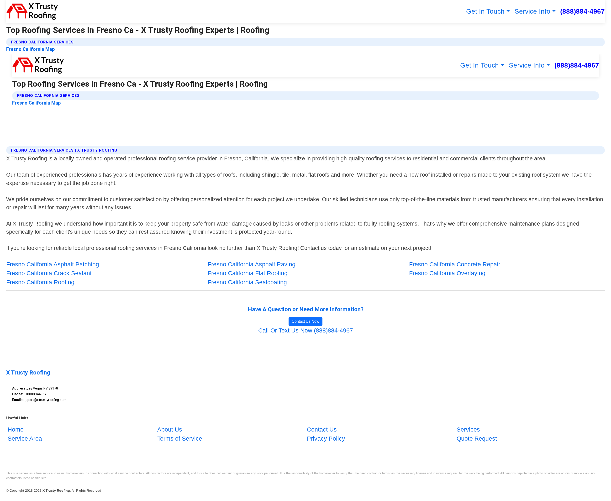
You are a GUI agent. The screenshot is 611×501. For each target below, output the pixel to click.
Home (16, 429)
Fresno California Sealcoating (247, 282)
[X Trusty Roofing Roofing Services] (32, 11)
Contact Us (322, 429)
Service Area (25, 438)
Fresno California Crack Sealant (49, 273)
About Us (169, 429)
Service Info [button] (532, 11)
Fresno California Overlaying (447, 273)
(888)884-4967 (582, 11)
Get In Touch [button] (485, 11)
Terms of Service (179, 438)
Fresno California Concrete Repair (454, 264)
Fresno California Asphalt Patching (52, 264)
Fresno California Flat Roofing (248, 273)
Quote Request (477, 438)
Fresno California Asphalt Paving (251, 264)
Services (468, 429)
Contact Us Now (305, 321)
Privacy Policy (326, 438)
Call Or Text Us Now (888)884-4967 (305, 330)
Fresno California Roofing (40, 282)
